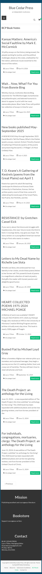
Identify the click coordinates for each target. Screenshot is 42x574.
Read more (35, 72)
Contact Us (23, 570)
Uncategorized (10, 72)
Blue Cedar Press (21, 8)
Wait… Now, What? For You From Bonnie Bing (20, 85)
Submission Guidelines (24, 568)
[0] (39, 20)
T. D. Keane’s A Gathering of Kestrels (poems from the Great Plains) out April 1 (20, 174)
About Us (12, 568)
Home (6, 568)
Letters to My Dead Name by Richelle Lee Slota (21, 260)
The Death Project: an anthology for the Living (17, 392)
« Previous (9, 484)
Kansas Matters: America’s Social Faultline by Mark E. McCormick (19, 43)
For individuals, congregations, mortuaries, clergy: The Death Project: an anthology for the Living (21, 439)
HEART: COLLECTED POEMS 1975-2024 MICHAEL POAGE (16, 305)
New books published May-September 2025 (19, 129)
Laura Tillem (9, 68)
